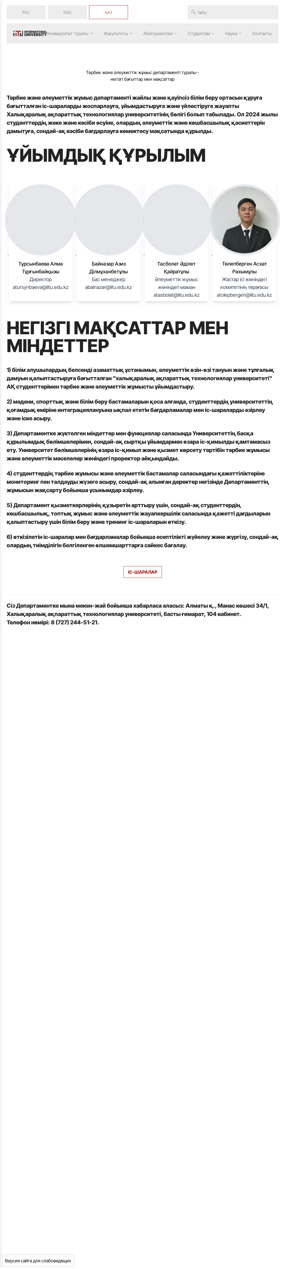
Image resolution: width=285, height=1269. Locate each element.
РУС (26, 12)
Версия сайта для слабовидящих (38, 1260)
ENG (67, 12)
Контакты (262, 33)
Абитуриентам (158, 33)
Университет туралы (68, 33)
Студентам (199, 33)
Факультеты (116, 33)
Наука (231, 33)
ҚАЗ (108, 12)
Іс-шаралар (142, 572)
